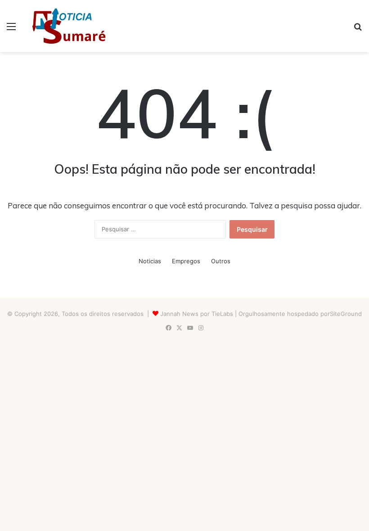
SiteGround (346, 313)
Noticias (150, 261)
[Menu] (11, 29)
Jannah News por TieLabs (196, 313)
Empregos (186, 261)
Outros (220, 261)
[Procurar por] (357, 29)
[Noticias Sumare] (69, 26)
